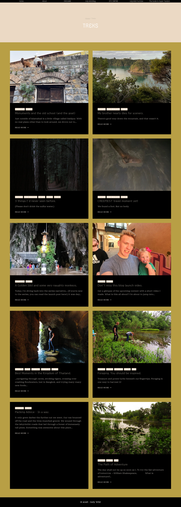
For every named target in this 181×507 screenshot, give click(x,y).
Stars (42, 197)
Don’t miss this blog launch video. (120, 285)
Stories (118, 369)
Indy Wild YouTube (136, 1)
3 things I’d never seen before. (35, 201)
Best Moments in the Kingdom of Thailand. (43, 373)
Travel (101, 281)
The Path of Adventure (113, 464)
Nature (101, 109)
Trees (50, 197)
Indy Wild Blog (90, 1)
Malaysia (19, 281)
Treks (29, 109)
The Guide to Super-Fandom (159, 1)
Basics (101, 369)
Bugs (27, 369)
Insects (36, 369)
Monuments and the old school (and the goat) (45, 113)
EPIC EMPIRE (113, 1)
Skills (110, 369)
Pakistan (19, 109)
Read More (22, 127)
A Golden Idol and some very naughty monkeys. (46, 285)
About (44, 1)
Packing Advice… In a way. (32, 412)
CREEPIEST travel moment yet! (118, 201)
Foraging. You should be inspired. (119, 373)
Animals (19, 369)
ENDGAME (67, 1)
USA (134, 369)
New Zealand (113, 109)
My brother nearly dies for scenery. (121, 113)
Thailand (45, 369)
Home (21, 1)
